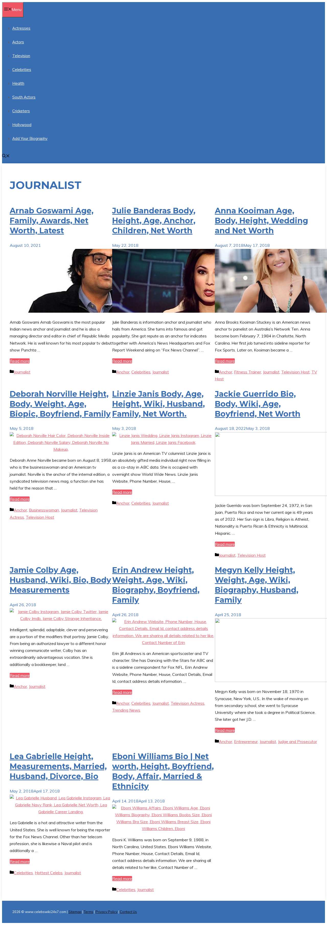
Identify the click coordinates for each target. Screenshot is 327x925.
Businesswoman (44, 510)
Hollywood (21, 124)
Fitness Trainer (247, 371)
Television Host (295, 371)
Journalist (22, 371)
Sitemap (74, 912)
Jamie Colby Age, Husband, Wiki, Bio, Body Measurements (60, 580)
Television (21, 55)
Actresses (21, 28)
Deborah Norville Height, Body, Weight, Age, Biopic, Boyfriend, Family (60, 404)
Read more (20, 360)
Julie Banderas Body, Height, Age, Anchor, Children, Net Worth (153, 220)
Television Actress (187, 703)
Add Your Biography (30, 138)
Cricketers (21, 110)
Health (18, 83)
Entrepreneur (246, 741)
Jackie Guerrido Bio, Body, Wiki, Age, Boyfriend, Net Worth (257, 404)
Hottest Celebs (49, 872)
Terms (88, 912)
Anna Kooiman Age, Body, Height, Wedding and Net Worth (261, 220)
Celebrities (21, 69)
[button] (6, 156)
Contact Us (128, 912)
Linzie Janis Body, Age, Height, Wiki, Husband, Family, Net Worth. (158, 404)
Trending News (126, 710)
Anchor (123, 371)
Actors (18, 42)
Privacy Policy (107, 912)
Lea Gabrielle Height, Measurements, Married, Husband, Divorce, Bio (58, 766)
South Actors (24, 97)
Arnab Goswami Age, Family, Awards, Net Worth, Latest (52, 220)
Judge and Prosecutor (297, 741)
